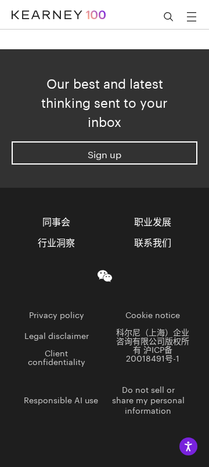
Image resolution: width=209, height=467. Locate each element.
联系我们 (152, 241)
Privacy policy (56, 314)
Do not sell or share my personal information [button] (148, 399)
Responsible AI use (61, 399)
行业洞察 (56, 241)
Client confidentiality (56, 356)
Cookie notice (152, 314)
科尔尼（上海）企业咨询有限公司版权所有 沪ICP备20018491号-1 (152, 344)
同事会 (56, 221)
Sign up (104, 153)
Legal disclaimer (56, 335)
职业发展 (152, 221)
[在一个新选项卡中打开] (105, 274)
